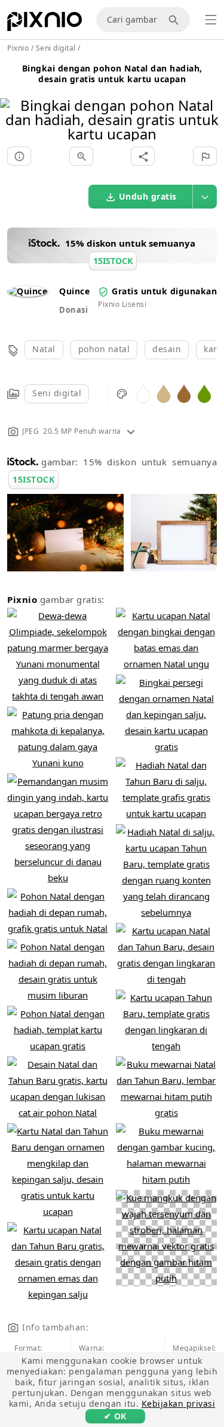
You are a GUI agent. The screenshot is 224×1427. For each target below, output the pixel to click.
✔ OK (115, 1416)
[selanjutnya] (210, 104)
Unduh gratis (148, 196)
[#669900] (204, 393)
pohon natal (104, 349)
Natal (44, 349)
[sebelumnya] (13, 104)
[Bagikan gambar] (143, 156)
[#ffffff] (143, 393)
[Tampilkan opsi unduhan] (205, 197)
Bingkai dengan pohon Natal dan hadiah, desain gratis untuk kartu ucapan (112, 74)
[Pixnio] (44, 24)
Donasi (73, 309)
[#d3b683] (163, 393)
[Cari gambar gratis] (175, 20)
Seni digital (56, 393)
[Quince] (27, 291)
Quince (74, 291)
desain (166, 349)
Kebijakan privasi (179, 1403)
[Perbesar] (81, 156)
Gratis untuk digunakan (164, 291)
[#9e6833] (184, 393)
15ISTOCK (33, 479)
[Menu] (210, 19)
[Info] (19, 156)
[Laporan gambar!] (205, 156)
